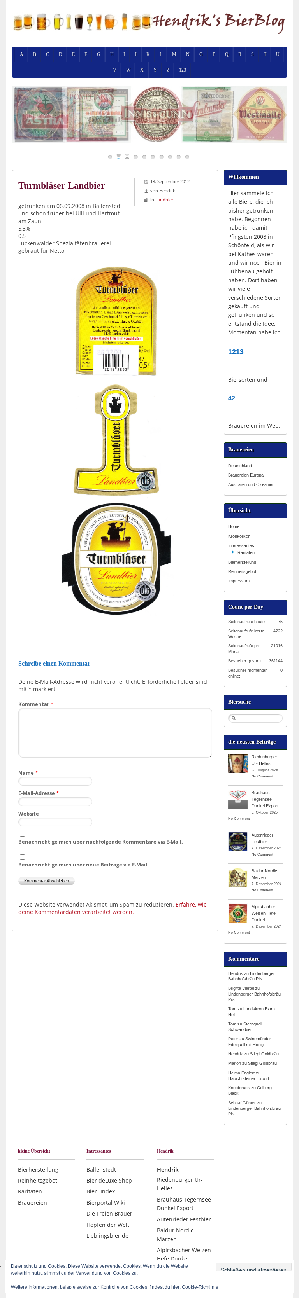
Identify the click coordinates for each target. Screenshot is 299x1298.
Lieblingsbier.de (107, 1235)
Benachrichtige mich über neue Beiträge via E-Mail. (83, 864)
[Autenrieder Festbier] (238, 834)
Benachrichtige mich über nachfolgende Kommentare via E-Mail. (100, 841)
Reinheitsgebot (242, 571)
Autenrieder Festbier (184, 1219)
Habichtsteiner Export (248, 1078)
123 (182, 70)
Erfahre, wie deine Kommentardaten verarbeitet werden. (112, 908)
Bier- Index (100, 1191)
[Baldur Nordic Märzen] (238, 870)
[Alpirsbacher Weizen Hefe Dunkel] (238, 906)
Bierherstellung (242, 562)
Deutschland (240, 465)
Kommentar (35, 704)
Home (233, 526)
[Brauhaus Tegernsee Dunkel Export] (238, 792)
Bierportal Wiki (105, 1202)
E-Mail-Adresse (38, 793)
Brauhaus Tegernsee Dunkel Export (265, 799)
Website (28, 813)
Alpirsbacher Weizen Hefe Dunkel (264, 913)
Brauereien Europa (246, 475)
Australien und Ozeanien (251, 484)
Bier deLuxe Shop (109, 1180)
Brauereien (32, 1202)
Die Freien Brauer (109, 1213)
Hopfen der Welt (107, 1224)
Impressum (239, 580)
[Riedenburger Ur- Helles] (238, 756)
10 (187, 156)
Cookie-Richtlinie (200, 1287)
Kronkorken (239, 536)
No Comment (262, 776)
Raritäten (246, 552)
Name (28, 772)
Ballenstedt (101, 1169)
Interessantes (241, 545)
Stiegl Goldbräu (264, 1054)
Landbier (164, 200)
